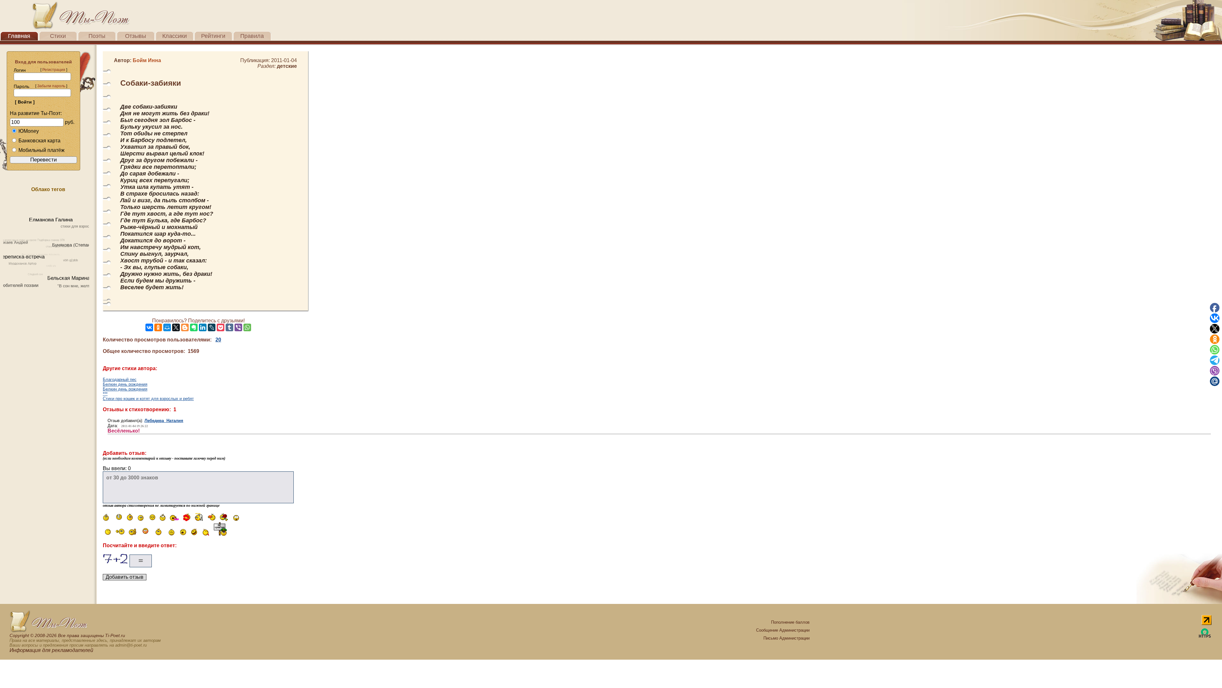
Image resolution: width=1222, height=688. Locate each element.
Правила (252, 36)
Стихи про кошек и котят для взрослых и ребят (148, 398)
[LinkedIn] (203, 327)
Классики (174, 36)
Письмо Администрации (786, 638)
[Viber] (238, 327)
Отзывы (135, 36)
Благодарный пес (120, 379)
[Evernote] (194, 327)
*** (105, 393)
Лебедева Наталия (163, 420)
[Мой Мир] (167, 327)
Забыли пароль (51, 86)
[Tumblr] (229, 327)
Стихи (58, 36)
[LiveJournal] (211, 327)
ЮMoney (28, 131)
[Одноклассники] (158, 327)
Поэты (96, 36)
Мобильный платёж (41, 150)
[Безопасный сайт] (1204, 636)
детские (287, 66)
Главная (19, 36)
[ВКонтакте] (149, 327)
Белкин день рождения (125, 384)
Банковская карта (39, 140)
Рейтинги (213, 36)
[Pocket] (220, 327)
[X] (176, 327)
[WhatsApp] (247, 327)
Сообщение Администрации (783, 630)
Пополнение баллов (790, 622)
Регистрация (53, 70)
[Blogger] (185, 327)
